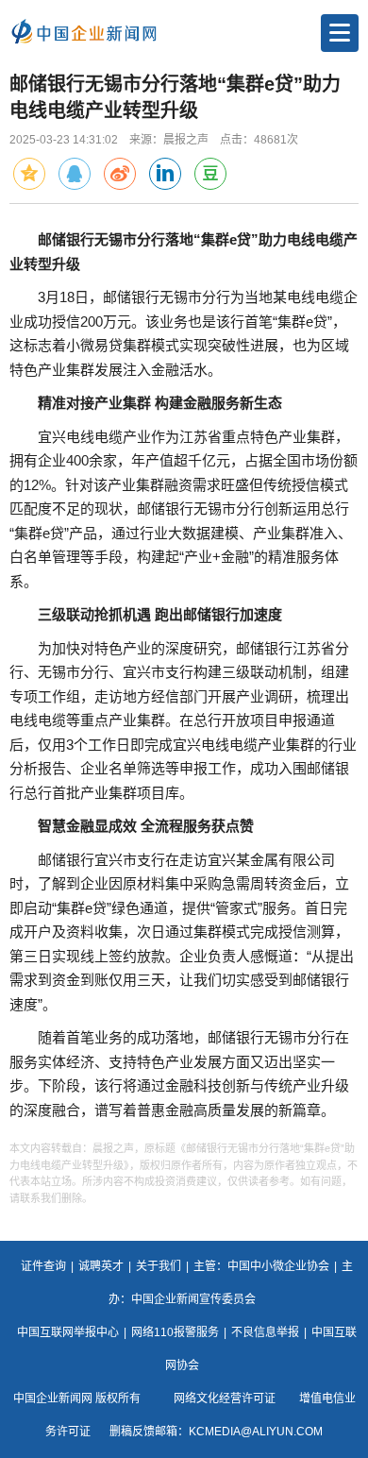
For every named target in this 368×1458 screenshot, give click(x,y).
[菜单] (340, 33)
